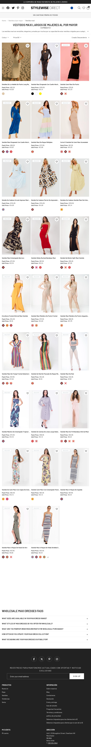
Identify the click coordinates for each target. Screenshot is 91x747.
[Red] (11, 151)
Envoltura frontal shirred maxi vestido (15, 316)
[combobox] (79, 8)
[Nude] (73, 441)
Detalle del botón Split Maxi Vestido (72, 258)
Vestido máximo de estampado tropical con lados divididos (16, 432)
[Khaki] (7, 557)
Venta (4, 702)
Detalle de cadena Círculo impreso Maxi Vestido (16, 200)
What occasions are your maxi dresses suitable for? (25, 639)
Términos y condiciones (54, 712)
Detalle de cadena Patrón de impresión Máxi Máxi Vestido (45, 200)
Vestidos (5, 695)
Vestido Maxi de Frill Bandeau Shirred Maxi (74, 432)
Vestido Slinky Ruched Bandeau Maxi (43, 258)
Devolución (50, 699)
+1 (47, 557)
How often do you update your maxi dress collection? (25, 634)
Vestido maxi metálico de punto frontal (44, 316)
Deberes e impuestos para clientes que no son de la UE (64, 723)
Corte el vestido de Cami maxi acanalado (74, 142)
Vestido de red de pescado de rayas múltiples (45, 374)
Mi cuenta (5, 733)
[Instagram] (22, 8)
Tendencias (5, 699)
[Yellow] (40, 93)
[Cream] (65, 93)
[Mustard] (7, 325)
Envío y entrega (51, 702)
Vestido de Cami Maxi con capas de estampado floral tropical (16, 490)
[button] (88, 8)
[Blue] (3, 209)
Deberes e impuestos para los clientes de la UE (62, 719)
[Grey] (36, 441)
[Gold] (36, 325)
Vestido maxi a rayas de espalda (71, 490)
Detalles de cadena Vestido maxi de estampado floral (74, 200)
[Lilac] (36, 267)
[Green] (44, 557)
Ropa (3, 692)
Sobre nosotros (51, 689)
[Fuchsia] (7, 499)
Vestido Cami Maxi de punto (69, 84)
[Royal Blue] (7, 151)
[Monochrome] (32, 209)
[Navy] (3, 441)
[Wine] (11, 325)
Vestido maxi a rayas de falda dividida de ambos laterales (45, 548)
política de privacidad (53, 716)
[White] (36, 93)
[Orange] (40, 557)
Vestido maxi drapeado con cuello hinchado (45, 84)
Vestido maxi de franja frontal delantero (15, 374)
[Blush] (69, 151)
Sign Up (76, 676)
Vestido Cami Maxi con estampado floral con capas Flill (45, 490)
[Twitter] (13, 8)
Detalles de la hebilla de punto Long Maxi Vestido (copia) (16, 84)
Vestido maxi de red (67, 374)
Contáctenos (50, 695)
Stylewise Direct (45, 8)
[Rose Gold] (61, 151)
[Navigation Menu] (3, 8)
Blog (47, 692)
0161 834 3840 (52, 743)
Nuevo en (5, 689)
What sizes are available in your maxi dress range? (24, 618)
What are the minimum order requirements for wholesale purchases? (32, 629)
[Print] (11, 383)
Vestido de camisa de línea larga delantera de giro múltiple (45, 432)
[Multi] (32, 151)
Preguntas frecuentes (53, 709)
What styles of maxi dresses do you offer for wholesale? (27, 623)
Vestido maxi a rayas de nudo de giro (14, 548)
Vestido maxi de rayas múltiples (41, 142)
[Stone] (3, 93)
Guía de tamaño (51, 706)
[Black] (32, 93)
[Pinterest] (18, 8)
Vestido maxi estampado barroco (13, 258)
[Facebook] (8, 8)
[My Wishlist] (83, 8)
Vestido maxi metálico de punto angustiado (74, 316)
